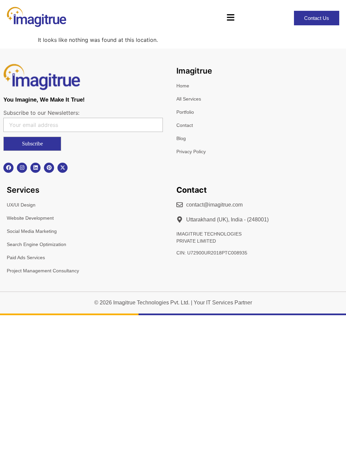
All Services (188, 99)
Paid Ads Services (26, 257)
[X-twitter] (62, 168)
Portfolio (185, 112)
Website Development (30, 218)
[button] (230, 17)
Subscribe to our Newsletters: (41, 112)
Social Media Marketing (32, 231)
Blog (181, 138)
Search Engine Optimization (36, 244)
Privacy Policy (191, 151)
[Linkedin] (35, 168)
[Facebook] (8, 168)
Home (182, 85)
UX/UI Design (21, 205)
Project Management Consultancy (43, 270)
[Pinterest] (49, 168)
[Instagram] (22, 168)
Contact (184, 125)
